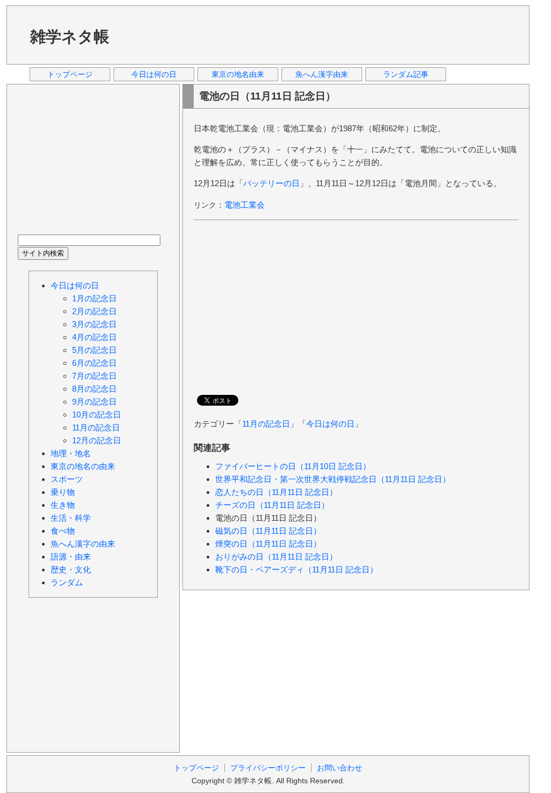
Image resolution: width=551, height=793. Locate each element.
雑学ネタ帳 (69, 36)
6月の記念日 (94, 362)
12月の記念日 (96, 440)
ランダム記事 (405, 74)
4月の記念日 (94, 337)
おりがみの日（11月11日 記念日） (276, 556)
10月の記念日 (96, 414)
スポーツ (67, 479)
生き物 (63, 504)
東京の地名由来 (237, 74)
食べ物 (63, 530)
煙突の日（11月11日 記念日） (268, 543)
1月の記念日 (94, 298)
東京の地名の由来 (83, 466)
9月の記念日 (94, 401)
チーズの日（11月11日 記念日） (272, 504)
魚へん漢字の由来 (83, 543)
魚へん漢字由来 (321, 74)
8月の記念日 (94, 388)
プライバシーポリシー (268, 767)
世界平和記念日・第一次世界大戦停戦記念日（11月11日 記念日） (332, 479)
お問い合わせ (339, 767)
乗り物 (63, 492)
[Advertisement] (323, 34)
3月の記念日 (94, 324)
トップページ (70, 74)
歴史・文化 (71, 569)
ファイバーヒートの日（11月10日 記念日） (293, 466)
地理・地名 (71, 453)
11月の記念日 (266, 423)
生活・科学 (71, 517)
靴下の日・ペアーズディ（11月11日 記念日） (296, 569)
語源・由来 (71, 556)
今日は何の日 (153, 74)
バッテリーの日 (271, 183)
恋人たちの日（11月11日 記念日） (276, 492)
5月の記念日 (94, 350)
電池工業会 (244, 204)
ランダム (67, 582)
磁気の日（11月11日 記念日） (268, 530)
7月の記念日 (94, 375)
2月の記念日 (94, 311)
